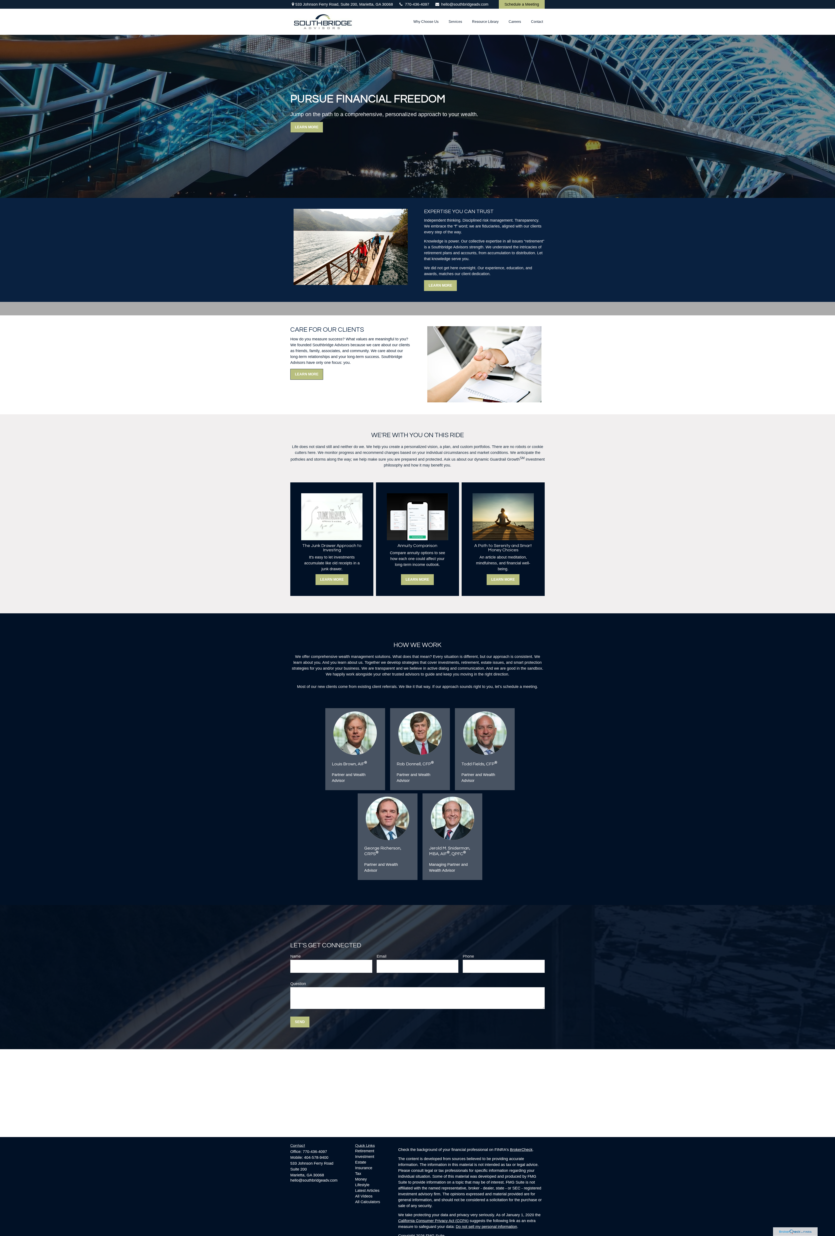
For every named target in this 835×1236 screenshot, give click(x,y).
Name (295, 956)
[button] (426, 22)
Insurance (363, 1168)
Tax (358, 1173)
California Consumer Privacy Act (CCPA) (433, 1221)
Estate (360, 1162)
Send (300, 1022)
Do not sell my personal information (486, 1226)
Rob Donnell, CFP (415, 764)
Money (361, 1179)
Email (381, 956)
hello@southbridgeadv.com (464, 4)
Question (298, 984)
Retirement (364, 1151)
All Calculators (367, 1202)
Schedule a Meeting (521, 4)
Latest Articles (367, 1190)
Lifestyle (362, 1185)
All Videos (363, 1196)
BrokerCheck (521, 1149)
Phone (468, 956)
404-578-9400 (316, 1157)
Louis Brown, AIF (349, 764)
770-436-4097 (417, 4)
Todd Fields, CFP (479, 764)
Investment (364, 1156)
